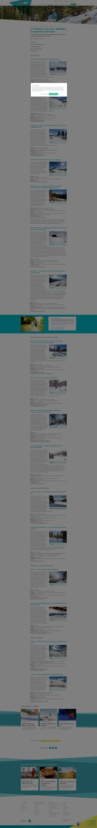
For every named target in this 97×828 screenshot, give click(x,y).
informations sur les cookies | (52, 90)
